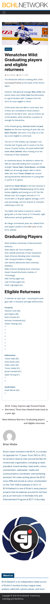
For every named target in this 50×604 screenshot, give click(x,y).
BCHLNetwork (23, 595)
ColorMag (6, 599)
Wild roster (31, 226)
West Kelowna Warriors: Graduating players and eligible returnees (23, 421)
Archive (8, 49)
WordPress (18, 599)
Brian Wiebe (11, 75)
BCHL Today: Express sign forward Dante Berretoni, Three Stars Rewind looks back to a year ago (26, 410)
